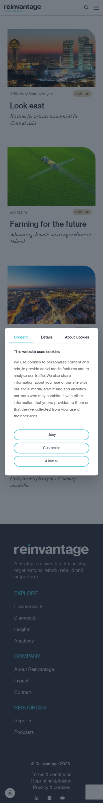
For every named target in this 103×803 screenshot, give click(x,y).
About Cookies (77, 337)
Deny (52, 435)
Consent (21, 337)
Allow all (51, 461)
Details (46, 337)
